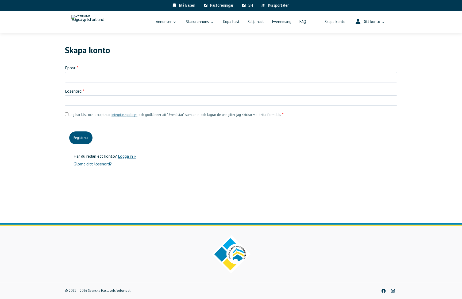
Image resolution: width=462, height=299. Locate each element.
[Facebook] (383, 291)
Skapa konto (335, 21)
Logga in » (127, 156)
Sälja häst (256, 21)
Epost (71, 67)
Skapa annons (197, 21)
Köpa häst (231, 21)
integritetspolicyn (124, 114)
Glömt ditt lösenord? (93, 163)
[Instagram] (393, 291)
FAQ (302, 21)
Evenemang (281, 21)
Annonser (164, 21)
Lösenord (74, 91)
